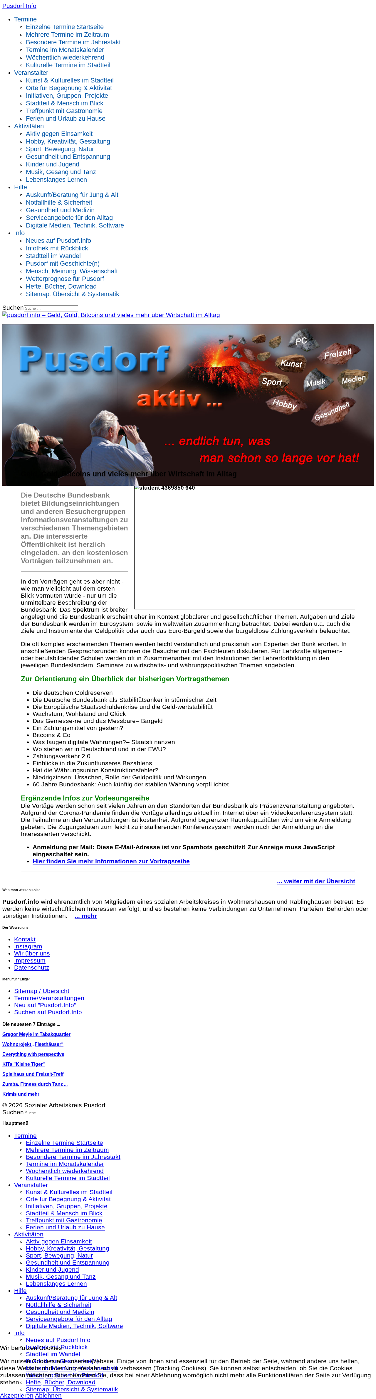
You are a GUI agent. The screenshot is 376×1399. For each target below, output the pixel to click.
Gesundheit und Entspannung (68, 156)
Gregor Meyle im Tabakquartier (36, 1034)
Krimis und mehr (20, 1094)
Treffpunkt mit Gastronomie (64, 110)
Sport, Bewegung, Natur (60, 149)
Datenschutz (31, 967)
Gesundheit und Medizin (60, 210)
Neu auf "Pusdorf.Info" (45, 1005)
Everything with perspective (33, 1054)
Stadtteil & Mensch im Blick (64, 103)
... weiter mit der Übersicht (316, 881)
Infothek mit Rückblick (57, 248)
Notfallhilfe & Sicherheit (59, 202)
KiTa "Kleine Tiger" (23, 1064)
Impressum (30, 960)
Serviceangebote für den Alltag (69, 217)
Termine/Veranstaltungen (49, 998)
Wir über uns (32, 953)
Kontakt (25, 939)
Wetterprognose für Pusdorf (65, 278)
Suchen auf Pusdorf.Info (48, 1012)
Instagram (28, 946)
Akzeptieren (16, 1395)
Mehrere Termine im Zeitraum (67, 34)
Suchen (13, 307)
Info (19, 233)
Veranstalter (31, 72)
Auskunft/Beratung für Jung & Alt (72, 194)
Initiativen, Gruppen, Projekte (67, 95)
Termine (25, 19)
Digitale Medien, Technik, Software (75, 225)
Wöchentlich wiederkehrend (65, 57)
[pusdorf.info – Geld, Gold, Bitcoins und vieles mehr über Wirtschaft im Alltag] (111, 314)
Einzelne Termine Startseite (65, 27)
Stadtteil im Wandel (53, 255)
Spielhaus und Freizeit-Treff (32, 1074)
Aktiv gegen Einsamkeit (59, 133)
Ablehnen (48, 1395)
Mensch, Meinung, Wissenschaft (72, 271)
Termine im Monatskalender (65, 49)
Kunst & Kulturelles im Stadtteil (70, 80)
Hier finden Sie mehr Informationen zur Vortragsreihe (111, 861)
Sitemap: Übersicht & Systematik (72, 294)
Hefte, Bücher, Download (61, 286)
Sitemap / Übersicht (41, 990)
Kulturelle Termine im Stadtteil (68, 65)
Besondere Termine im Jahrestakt (73, 42)
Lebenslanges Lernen (56, 179)
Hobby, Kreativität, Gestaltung (68, 141)
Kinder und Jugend (52, 164)
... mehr (86, 915)
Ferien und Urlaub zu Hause (65, 118)
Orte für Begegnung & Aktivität (69, 88)
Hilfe (20, 187)
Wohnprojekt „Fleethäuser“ (32, 1044)
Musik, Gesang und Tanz (61, 172)
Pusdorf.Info (19, 5)
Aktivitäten (29, 126)
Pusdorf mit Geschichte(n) (63, 263)
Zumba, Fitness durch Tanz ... (35, 1084)
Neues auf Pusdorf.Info (58, 240)
